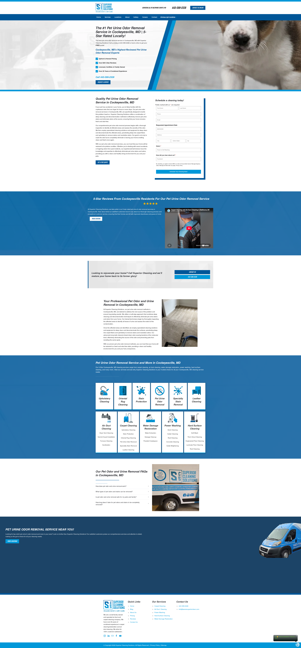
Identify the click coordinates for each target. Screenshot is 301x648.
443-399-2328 (179, 7)
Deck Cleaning (173, 430)
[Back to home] (104, 8)
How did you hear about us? (166, 155)
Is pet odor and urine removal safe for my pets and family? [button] (116, 497)
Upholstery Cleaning (104, 400)
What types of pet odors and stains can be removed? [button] (114, 491)
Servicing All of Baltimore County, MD (154, 8)
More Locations (12, 541)
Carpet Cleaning (128, 425)
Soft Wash (194, 433)
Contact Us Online (197, 8)
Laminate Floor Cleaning (194, 445)
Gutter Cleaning (172, 434)
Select (158, 146)
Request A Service (103, 82)
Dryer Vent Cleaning (106, 433)
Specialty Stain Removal (178, 401)
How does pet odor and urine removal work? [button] (111, 486)
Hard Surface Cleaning (195, 427)
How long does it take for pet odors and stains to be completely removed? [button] (118, 503)
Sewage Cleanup (150, 437)
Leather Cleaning (196, 400)
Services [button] (108, 17)
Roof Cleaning (172, 438)
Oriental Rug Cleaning (123, 401)
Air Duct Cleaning (106, 427)
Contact (154, 17)
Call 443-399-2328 (105, 77)
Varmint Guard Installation (106, 437)
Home (98, 17)
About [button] (127, 17)
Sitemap (163, 645)
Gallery (135, 17)
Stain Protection (141, 400)
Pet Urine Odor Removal (160, 401)
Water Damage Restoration (150, 427)
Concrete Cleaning (172, 442)
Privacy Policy (179, 165)
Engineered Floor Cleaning (195, 441)
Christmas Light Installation (167, 17)
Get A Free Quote (103, 162)
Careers (145, 17)
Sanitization (106, 445)
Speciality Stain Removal (128, 446)
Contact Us (192, 272)
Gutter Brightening (172, 446)
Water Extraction (150, 433)
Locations (117, 17)
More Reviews (96, 219)
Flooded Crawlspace (150, 441)
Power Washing (172, 425)
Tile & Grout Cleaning (194, 437)
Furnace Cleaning (106, 441)
